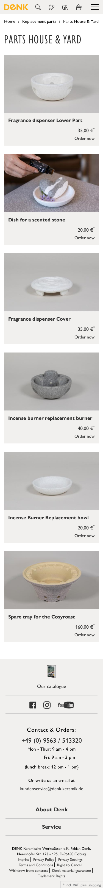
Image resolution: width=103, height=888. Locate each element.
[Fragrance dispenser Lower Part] (51, 84)
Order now (84, 138)
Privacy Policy (43, 859)
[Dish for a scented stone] (51, 183)
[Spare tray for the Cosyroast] (51, 580)
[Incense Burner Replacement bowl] (51, 481)
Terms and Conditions (36, 864)
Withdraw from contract (28, 870)
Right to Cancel (69, 864)
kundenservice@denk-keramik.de (51, 788)
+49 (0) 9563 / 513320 (51, 740)
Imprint (23, 859)
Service (51, 826)
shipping (94, 884)
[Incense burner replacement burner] (51, 381)
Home (9, 21)
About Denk (51, 809)
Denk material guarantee (71, 870)
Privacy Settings (70, 859)
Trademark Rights (51, 875)
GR (65, 7)
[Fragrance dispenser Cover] (51, 282)
